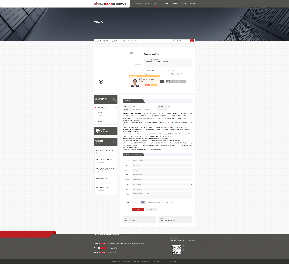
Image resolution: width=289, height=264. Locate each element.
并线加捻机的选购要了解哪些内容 (105, 169)
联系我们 (192, 4)
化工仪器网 (169, 261)
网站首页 (138, 4)
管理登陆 (175, 261)
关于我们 (147, 4)
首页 (103, 41)
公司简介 (110, 248)
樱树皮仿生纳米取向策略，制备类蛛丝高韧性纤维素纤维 (111, 159)
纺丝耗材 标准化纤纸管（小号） (168, 220)
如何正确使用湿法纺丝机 (102, 187)
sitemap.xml (157, 261)
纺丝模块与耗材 (116, 41)
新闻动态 (165, 4)
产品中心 (156, 4)
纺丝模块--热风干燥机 (129, 220)
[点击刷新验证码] (143, 202)
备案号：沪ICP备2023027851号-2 (145, 261)
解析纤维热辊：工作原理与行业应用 (105, 150)
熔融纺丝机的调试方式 (102, 178)
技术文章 (174, 4)
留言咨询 (177, 81)
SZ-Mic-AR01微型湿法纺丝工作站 (135, 243)
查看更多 (99, 121)
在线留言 (183, 4)
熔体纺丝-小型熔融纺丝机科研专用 (117, 243)
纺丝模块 (99, 112)
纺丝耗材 (123, 41)
